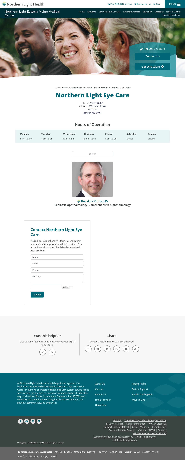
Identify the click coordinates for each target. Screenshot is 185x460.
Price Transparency (145, 436)
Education (147, 11)
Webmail (144, 426)
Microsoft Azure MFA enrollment (149, 433)
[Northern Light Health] (23, 4)
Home (82, 11)
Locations (159, 11)
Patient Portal (139, 383)
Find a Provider (103, 399)
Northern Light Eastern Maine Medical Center (32, 13)
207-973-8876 (154, 49)
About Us (91, 11)
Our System (62, 87)
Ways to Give (138, 399)
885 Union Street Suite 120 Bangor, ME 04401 (94, 109)
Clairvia (142, 430)
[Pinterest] (32, 421)
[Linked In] (39, 421)
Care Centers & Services (109, 11)
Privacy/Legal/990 (157, 423)
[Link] (88, 348)
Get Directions (151, 66)
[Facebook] (20, 421)
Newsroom (100, 405)
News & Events (173, 11)
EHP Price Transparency (124, 439)
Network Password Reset (116, 426)
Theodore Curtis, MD (94, 201)
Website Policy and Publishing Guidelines (145, 420)
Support (162, 430)
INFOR (152, 430)
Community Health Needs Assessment (113, 436)
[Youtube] (26, 421)
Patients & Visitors (131, 11)
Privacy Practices (114, 423)
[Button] (42, 352)
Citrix (134, 426)
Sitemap (117, 420)
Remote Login (159, 426)
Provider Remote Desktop (122, 430)
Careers (99, 389)
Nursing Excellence (171, 15)
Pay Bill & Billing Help (142, 394)
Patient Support (140, 389)
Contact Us (152, 56)
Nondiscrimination (135, 423)
